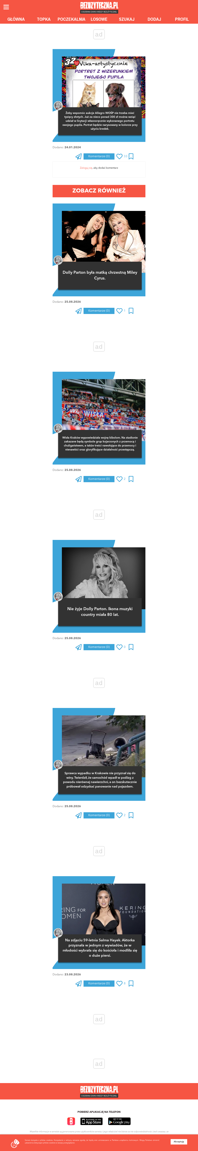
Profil (182, 19)
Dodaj (154, 19)
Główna (16, 19)
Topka (44, 19)
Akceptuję (179, 1142)
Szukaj (127, 19)
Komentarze (99, 156)
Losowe (99, 19)
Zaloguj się (86, 168)
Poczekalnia (71, 19)
